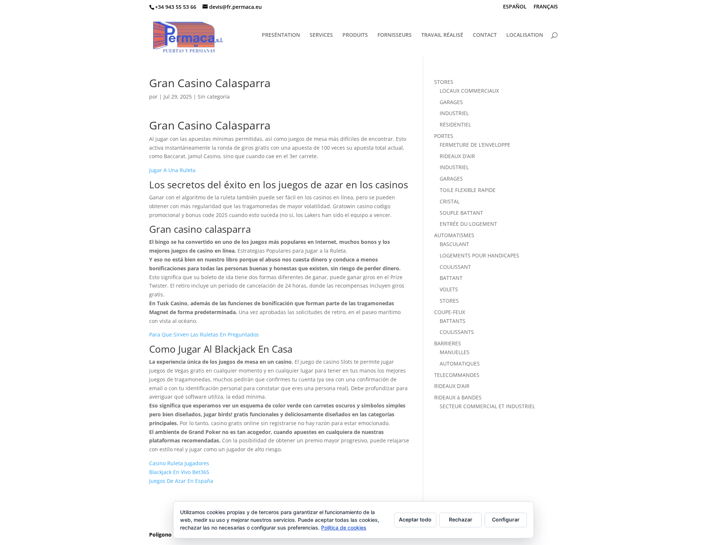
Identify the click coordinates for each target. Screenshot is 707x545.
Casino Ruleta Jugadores (179, 463)
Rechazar (460, 519)
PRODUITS (355, 35)
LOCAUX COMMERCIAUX (469, 90)
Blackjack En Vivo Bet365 (179, 472)
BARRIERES (447, 343)
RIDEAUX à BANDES (458, 397)
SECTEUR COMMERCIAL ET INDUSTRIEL (487, 406)
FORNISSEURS (394, 35)
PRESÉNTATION (281, 35)
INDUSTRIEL (454, 113)
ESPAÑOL (515, 7)
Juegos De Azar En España (181, 480)
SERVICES (321, 35)
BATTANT (451, 277)
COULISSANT (455, 266)
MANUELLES (454, 352)
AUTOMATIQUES (460, 363)
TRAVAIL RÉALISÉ (442, 35)
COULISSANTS (457, 331)
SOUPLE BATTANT (461, 212)
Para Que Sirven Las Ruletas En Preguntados (204, 334)
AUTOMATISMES (454, 235)
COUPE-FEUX (449, 312)
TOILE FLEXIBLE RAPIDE (468, 189)
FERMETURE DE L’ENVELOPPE (475, 144)
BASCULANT (454, 244)
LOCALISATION (524, 35)
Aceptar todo (415, 519)
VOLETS (449, 289)
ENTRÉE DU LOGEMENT (468, 223)
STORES (443, 81)
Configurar (506, 519)
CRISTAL (450, 201)
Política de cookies (343, 527)
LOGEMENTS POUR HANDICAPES (479, 255)
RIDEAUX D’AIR (457, 156)
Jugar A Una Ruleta (172, 170)
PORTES (443, 135)
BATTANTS (452, 320)
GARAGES (451, 102)
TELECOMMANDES (456, 374)
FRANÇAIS (546, 7)
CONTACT (485, 35)
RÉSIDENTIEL (455, 124)
